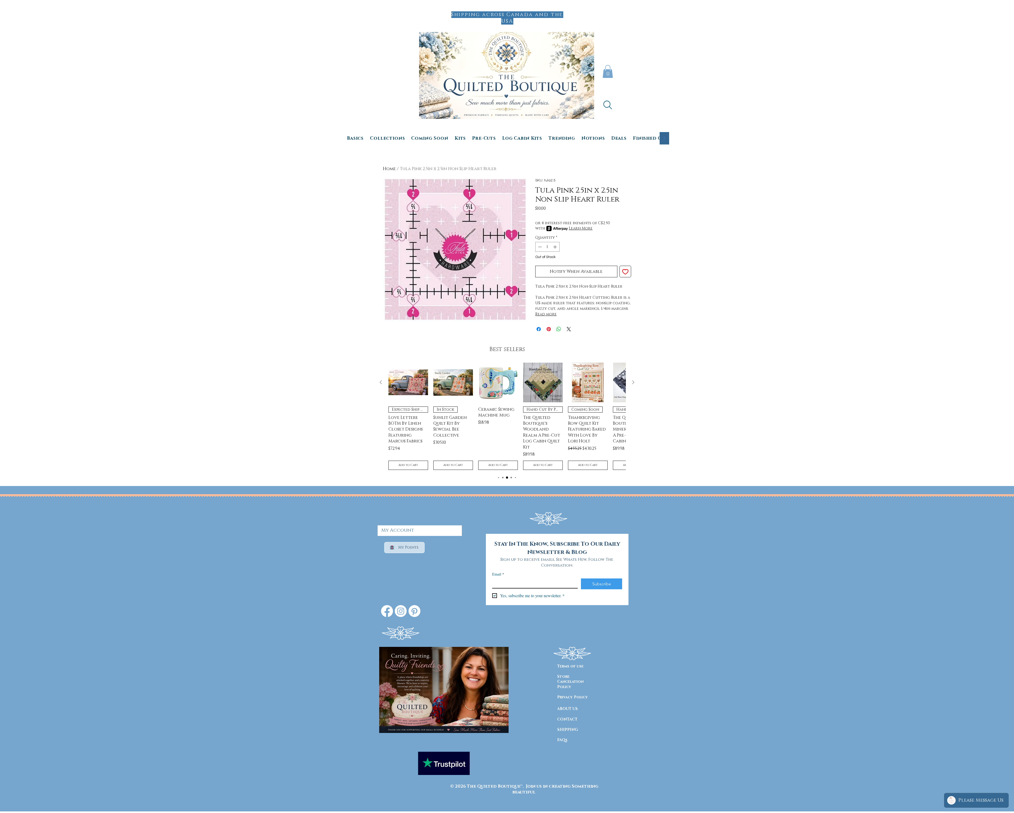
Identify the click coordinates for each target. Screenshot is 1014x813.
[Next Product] (633, 382)
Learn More (581, 228)
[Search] (607, 104)
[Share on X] (569, 329)
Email (498, 574)
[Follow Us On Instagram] (401, 611)
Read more (546, 314)
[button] (607, 71)
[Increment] (555, 246)
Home (389, 169)
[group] (507, 416)
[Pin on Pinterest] (549, 329)
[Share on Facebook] (539, 329)
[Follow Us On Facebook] (387, 611)
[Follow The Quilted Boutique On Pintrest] (414, 611)
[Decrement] (539, 246)
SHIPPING (567, 729)
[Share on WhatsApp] (559, 329)
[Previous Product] (381, 382)
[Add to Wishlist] (625, 271)
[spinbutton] (547, 246)
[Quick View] (408, 382)
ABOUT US (567, 708)
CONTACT (567, 719)
